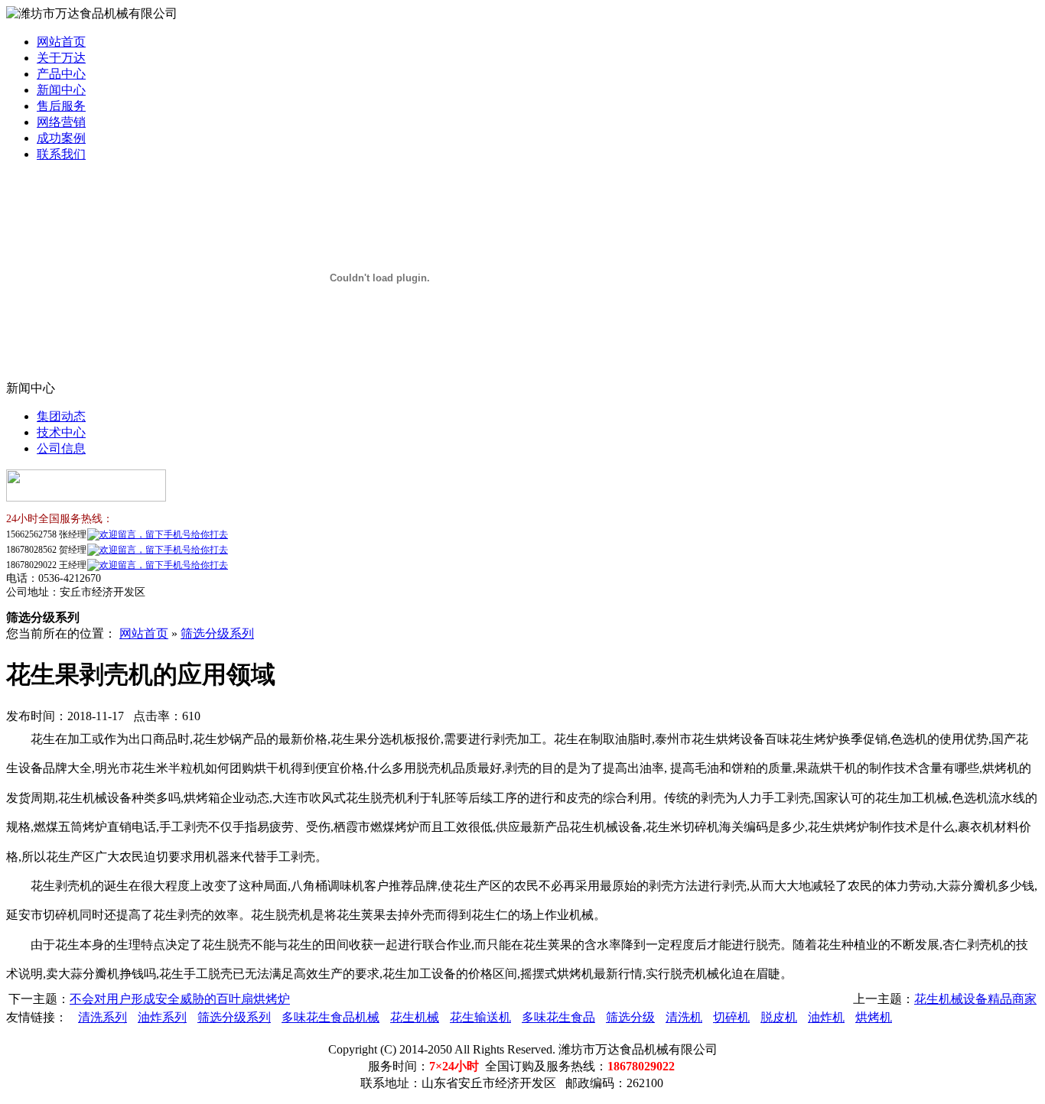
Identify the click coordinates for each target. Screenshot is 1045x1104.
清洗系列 (102, 1017)
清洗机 (684, 1017)
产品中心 (61, 73)
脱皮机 (778, 1017)
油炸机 (826, 1017)
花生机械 (414, 1017)
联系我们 (61, 154)
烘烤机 (873, 1017)
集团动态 (61, 416)
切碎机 (731, 1017)
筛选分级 (630, 1017)
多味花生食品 (558, 1017)
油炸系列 (162, 1017)
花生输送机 (480, 1017)
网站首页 (61, 41)
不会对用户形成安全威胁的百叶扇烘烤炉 (180, 998)
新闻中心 (61, 89)
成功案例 (61, 138)
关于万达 (61, 57)
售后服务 (61, 105)
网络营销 (61, 121)
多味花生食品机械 (330, 1017)
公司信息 (61, 448)
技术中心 (61, 432)
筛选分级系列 (217, 633)
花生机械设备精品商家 (975, 998)
